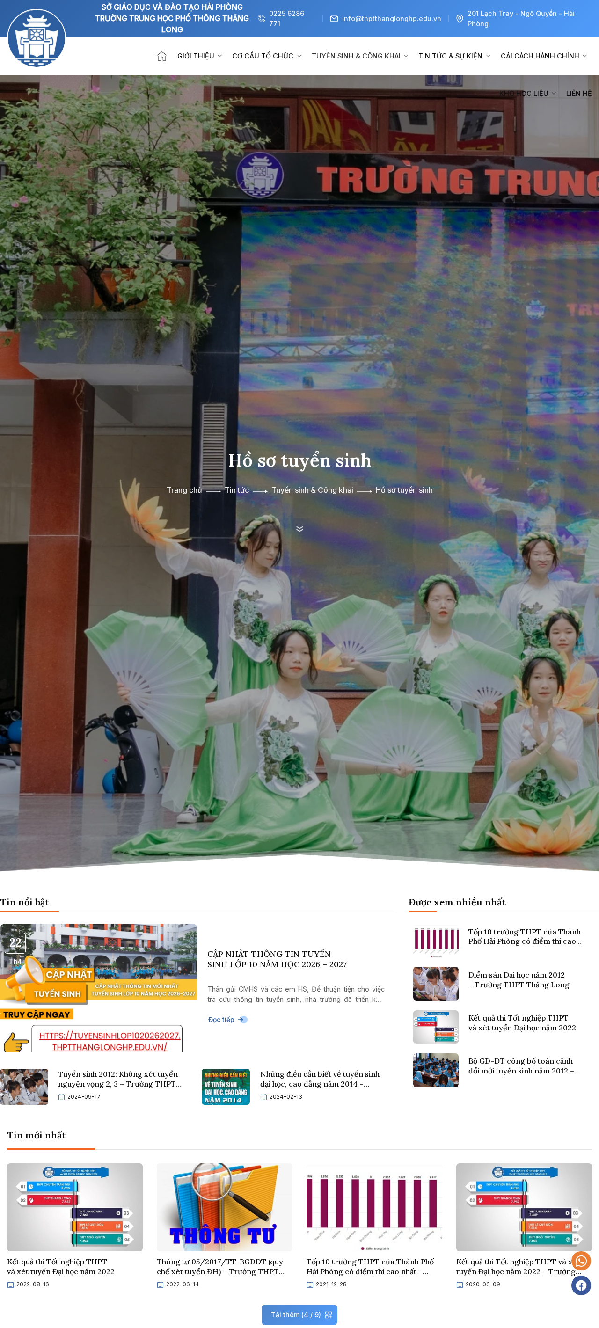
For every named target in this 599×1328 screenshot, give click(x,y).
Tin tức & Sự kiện (450, 56)
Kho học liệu (523, 93)
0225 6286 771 (286, 18)
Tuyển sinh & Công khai (356, 56)
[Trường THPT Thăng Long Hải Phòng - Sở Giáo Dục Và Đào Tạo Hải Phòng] (49, 56)
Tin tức (237, 490)
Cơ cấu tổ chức (262, 56)
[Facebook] (581, 1285)
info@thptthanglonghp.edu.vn (391, 18)
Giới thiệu (195, 56)
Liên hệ (579, 93)
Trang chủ (184, 490)
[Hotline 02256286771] (581, 1261)
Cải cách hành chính (540, 56)
